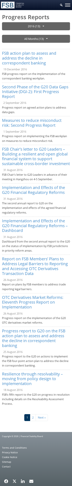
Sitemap (6, 461)
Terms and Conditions (14, 447)
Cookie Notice (9, 457)
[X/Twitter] (14, 481)
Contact (6, 466)
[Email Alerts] (31, 481)
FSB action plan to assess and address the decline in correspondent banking (29, 58)
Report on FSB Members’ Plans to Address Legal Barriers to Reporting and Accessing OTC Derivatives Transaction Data (35, 266)
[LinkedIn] (23, 480)
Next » (42, 417)
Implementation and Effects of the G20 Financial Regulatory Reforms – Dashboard (35, 225)
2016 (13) (34, 26)
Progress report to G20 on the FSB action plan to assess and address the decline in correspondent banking (33, 338)
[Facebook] (6, 480)
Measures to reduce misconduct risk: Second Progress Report (31, 122)
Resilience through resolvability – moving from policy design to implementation (32, 378)
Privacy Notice (10, 452)
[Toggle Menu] (67, 5)
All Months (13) (34, 39)
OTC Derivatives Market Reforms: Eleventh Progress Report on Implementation (32, 302)
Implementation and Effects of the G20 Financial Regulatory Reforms (33, 190)
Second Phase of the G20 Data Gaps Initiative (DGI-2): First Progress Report (35, 91)
